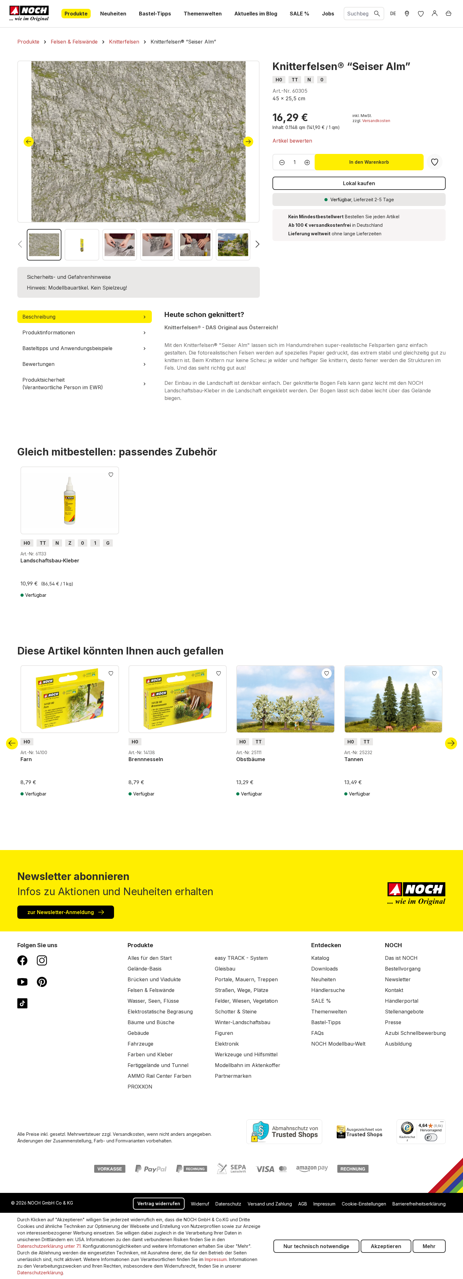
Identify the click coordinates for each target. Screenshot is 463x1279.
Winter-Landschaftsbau (242, 1022)
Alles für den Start (150, 958)
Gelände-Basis (145, 968)
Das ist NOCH (401, 958)
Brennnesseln (146, 759)
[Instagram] (42, 960)
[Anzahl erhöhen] (309, 162)
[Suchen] (377, 13)
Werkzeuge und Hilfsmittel (246, 1054)
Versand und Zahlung (270, 1203)
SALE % (321, 1001)
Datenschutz (228, 1203)
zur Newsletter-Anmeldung (61, 912)
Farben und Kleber (150, 1054)
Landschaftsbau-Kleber (49, 560)
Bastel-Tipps (326, 1022)
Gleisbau (225, 968)
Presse (393, 1022)
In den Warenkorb (369, 162)
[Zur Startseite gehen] (29, 13)
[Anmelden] (435, 14)
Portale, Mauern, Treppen (246, 979)
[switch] (431, 1137)
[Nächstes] (248, 142)
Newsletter (398, 979)
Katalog (320, 958)
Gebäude (138, 1033)
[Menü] (442, 1123)
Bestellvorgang (402, 968)
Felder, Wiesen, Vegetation (246, 1001)
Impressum (324, 1203)
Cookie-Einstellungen (364, 1203)
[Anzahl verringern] (280, 162)
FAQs (317, 1033)
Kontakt (394, 990)
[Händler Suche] (407, 14)
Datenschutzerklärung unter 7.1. (49, 1246)
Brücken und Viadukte (154, 979)
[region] (138, 161)
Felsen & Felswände (151, 990)
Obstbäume (250, 759)
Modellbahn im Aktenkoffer (247, 1065)
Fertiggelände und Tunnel (158, 1065)
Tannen (353, 759)
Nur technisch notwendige (316, 1246)
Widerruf (200, 1203)
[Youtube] (22, 982)
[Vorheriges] (29, 142)
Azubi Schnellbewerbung (415, 1033)
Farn (26, 759)
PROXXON (140, 1086)
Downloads (324, 968)
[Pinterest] (42, 982)
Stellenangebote (404, 1011)
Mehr (429, 1246)
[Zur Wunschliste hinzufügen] (110, 474)
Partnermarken (233, 1076)
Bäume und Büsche (151, 1022)
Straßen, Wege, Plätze (241, 990)
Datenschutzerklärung (40, 1272)
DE (393, 13)
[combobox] (357, 13)
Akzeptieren (386, 1246)
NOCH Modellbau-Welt (338, 1044)
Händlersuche (328, 990)
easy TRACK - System (241, 958)
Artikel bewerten (292, 141)
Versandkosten (376, 120)
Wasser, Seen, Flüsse (153, 1001)
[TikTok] (22, 1003)
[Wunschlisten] (421, 14)
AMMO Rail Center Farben (159, 1076)
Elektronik (227, 1044)
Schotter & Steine (236, 1011)
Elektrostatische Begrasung (160, 1011)
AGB (302, 1203)
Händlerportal (401, 1001)
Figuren (224, 1033)
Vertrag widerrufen (158, 1203)
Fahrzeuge (140, 1044)
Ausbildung (398, 1044)
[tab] (84, 316)
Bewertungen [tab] (38, 364)
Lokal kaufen (359, 183)
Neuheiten (323, 979)
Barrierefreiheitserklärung (419, 1203)
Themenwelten (329, 1011)
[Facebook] (22, 960)
